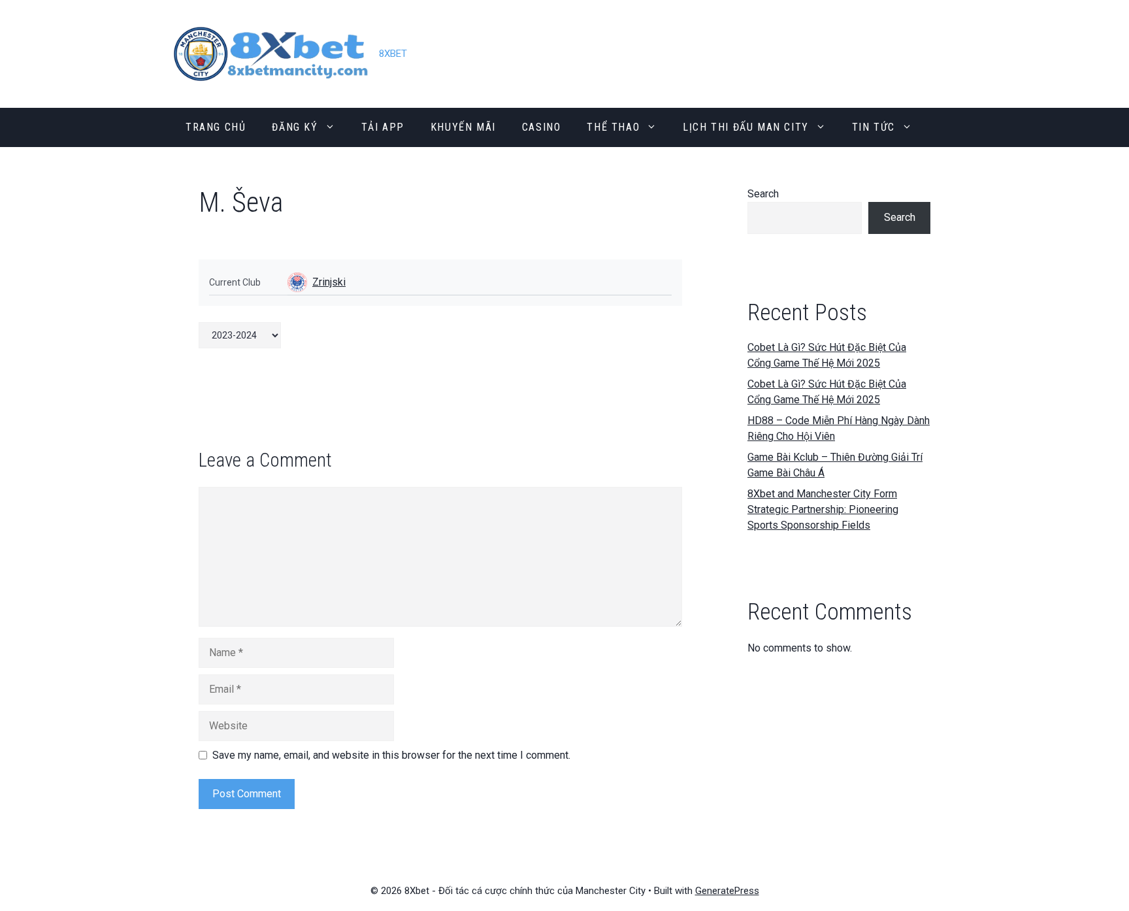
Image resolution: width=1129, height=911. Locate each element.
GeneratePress (727, 891)
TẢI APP (382, 127)
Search (763, 194)
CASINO (541, 127)
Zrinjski (329, 282)
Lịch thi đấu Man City (746, 127)
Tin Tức (873, 127)
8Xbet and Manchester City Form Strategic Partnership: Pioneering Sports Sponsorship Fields (822, 509)
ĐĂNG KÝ (295, 127)
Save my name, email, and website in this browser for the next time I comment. (391, 755)
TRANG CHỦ (216, 127)
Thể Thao (613, 127)
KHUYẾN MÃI (463, 127)
